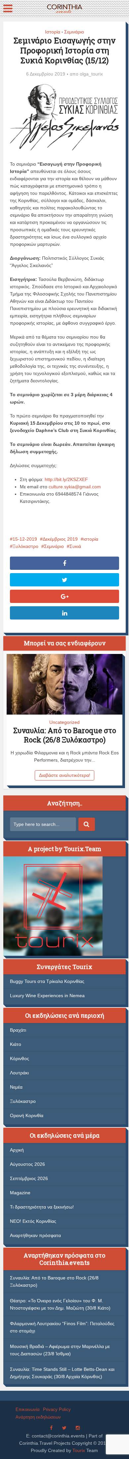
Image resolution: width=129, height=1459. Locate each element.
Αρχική (17, 1150)
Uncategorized (64, 722)
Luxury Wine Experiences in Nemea (47, 995)
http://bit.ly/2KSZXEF (66, 479)
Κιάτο (15, 1044)
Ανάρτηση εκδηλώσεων (38, 1417)
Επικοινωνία (28, 1409)
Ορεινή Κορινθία (26, 1115)
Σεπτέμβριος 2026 (29, 1178)
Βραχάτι (18, 1030)
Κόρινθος (19, 1058)
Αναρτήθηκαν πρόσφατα (35, 1235)
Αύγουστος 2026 (27, 1164)
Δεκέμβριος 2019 (60, 539)
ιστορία (90, 539)
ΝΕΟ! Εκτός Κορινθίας (33, 1221)
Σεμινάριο (74, 31)
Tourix (78, 1450)
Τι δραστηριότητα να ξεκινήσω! (42, 1207)
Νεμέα (16, 1087)
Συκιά (75, 546)
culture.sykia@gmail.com (75, 486)
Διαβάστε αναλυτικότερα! (64, 775)
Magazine (20, 1192)
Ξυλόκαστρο (25, 546)
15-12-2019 (25, 539)
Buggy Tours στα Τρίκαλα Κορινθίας (47, 981)
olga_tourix (91, 74)
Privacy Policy (57, 1409)
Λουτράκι (19, 1072)
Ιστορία (52, 31)
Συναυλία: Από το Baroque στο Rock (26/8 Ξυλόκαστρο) (64, 735)
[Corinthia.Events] (64, 8)
